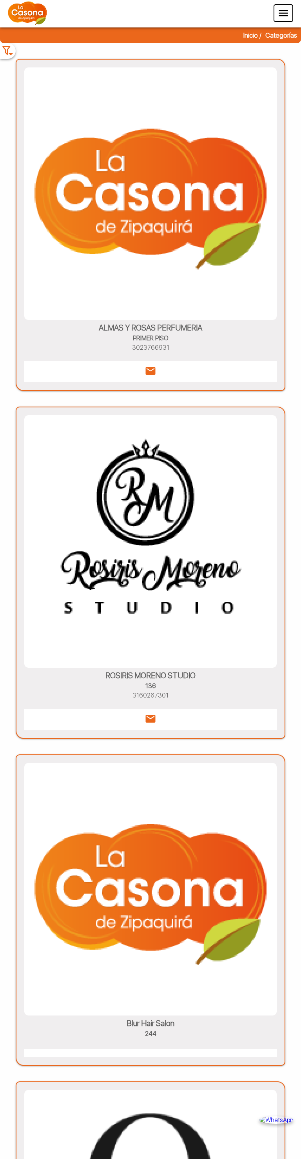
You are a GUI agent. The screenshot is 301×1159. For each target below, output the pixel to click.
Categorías (281, 35)
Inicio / (252, 35)
